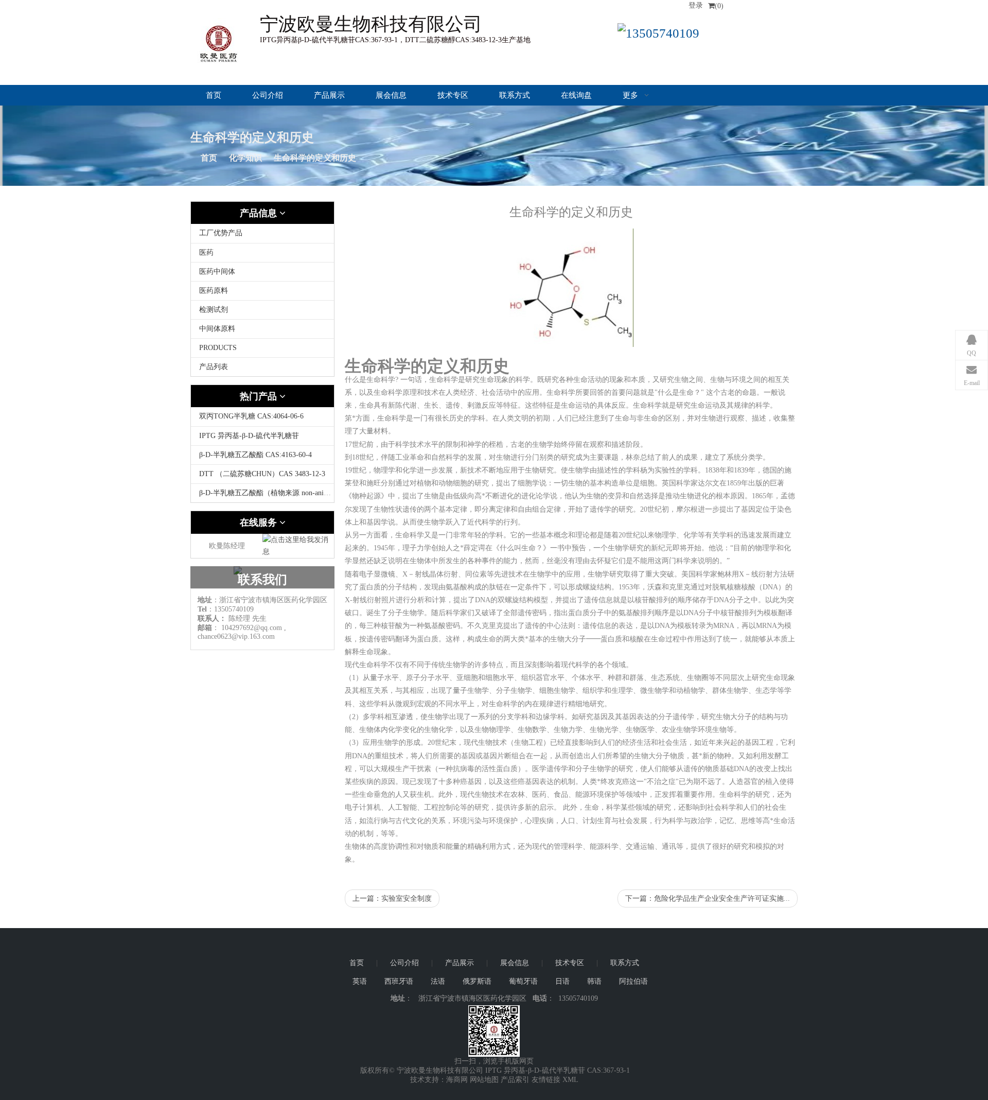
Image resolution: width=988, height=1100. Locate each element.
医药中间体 (217, 271)
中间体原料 (217, 329)
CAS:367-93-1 (608, 1070)
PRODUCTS (218, 348)
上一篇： (392, 898)
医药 (206, 252)
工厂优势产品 (220, 233)
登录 (696, 5)
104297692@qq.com (251, 628)
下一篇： (707, 898)
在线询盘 (576, 95)
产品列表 (213, 367)
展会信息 (391, 95)
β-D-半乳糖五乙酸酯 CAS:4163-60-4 (255, 455)
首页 (213, 95)
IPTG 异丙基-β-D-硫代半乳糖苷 (249, 436)
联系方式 (514, 95)
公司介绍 (267, 95)
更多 (631, 95)
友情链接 (546, 1080)
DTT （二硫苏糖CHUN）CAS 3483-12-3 (262, 474)
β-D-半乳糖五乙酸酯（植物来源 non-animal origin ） (281, 493)
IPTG (493, 1070)
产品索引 (515, 1080)
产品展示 (329, 95)
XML (570, 1080)
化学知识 (245, 157)
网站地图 (484, 1080)
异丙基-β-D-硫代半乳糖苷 (544, 1070)
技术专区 (452, 95)
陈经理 (239, 618)
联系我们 (262, 579)
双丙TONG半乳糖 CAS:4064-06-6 (251, 416)
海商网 (457, 1080)
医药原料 (213, 290)
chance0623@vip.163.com (236, 636)
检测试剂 (213, 309)
